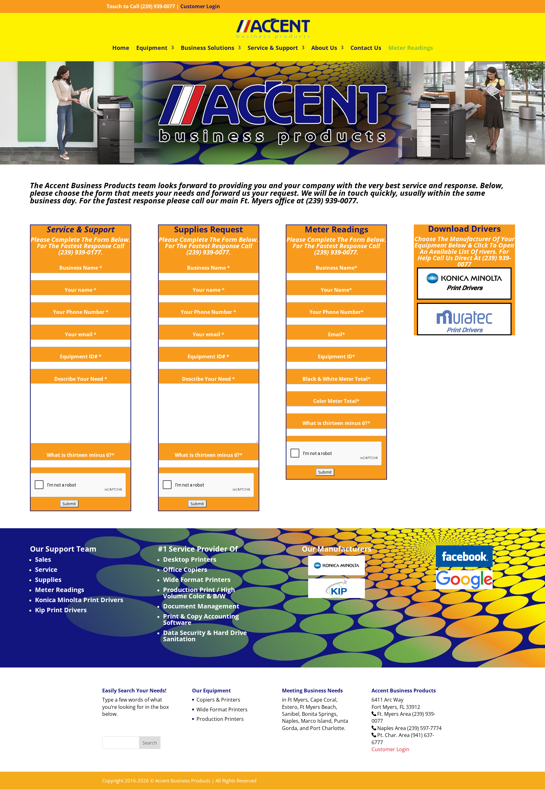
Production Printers (220, 718)
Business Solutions (207, 48)
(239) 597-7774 (424, 728)
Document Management (201, 606)
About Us (324, 48)
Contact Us (365, 48)
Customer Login (200, 6)
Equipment (151, 48)
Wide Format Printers (197, 579)
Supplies (48, 579)
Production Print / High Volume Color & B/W (199, 592)
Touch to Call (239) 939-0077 (141, 6)
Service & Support (273, 48)
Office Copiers (185, 569)
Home (120, 48)
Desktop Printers (189, 559)
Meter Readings (410, 48)
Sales (43, 559)
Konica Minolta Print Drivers (79, 599)
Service (46, 569)
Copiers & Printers (218, 699)
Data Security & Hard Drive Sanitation (205, 635)
